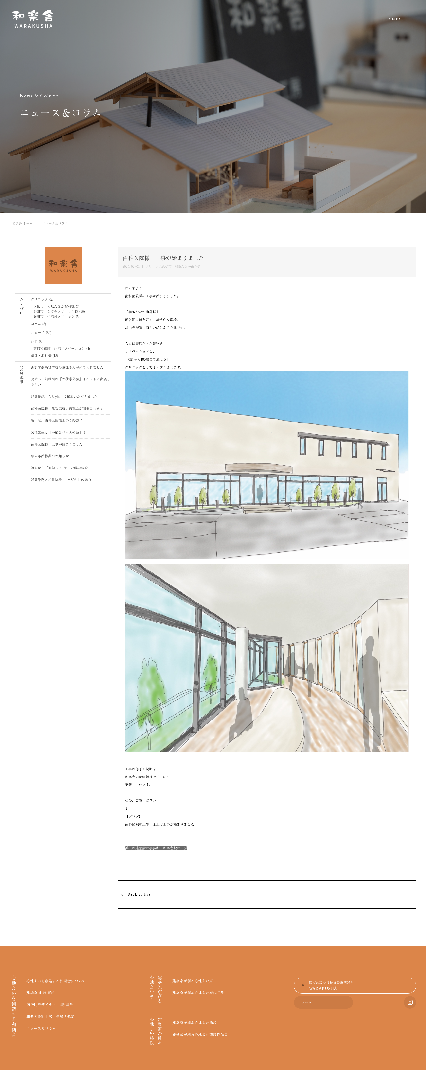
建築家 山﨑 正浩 (40, 993)
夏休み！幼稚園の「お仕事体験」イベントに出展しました (70, 382)
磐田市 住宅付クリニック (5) (56, 316)
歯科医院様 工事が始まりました (57, 444)
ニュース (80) (41, 332)
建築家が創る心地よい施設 (194, 1023)
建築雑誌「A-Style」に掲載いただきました (64, 396)
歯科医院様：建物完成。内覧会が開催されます (67, 408)
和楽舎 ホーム (22, 223)
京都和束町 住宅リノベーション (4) (61, 348)
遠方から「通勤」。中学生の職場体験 (59, 468)
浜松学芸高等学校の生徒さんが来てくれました (67, 367)
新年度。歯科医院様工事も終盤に (57, 420)
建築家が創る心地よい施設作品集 (200, 1034)
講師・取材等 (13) (44, 355)
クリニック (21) (43, 299)
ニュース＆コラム (41, 1028)
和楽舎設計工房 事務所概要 (50, 1016)
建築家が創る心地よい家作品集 (198, 993)
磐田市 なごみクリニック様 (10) (59, 311)
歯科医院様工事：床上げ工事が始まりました (159, 824)
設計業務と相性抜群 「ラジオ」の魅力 (61, 480)
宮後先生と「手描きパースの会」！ (58, 432)
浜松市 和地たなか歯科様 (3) (56, 306)
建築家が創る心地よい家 (192, 981)
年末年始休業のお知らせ (50, 456)
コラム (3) (38, 324)
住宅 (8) (37, 341)
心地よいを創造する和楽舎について (56, 981)
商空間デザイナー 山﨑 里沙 (49, 1005)
